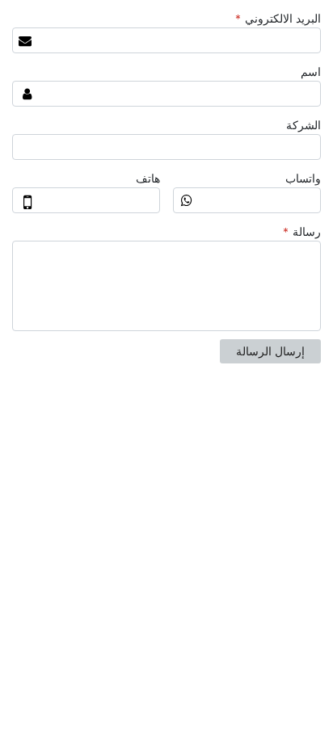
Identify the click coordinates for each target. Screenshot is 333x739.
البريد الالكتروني (278, 18)
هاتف (148, 178)
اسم (311, 71)
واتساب (303, 178)
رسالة (302, 231)
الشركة (303, 125)
